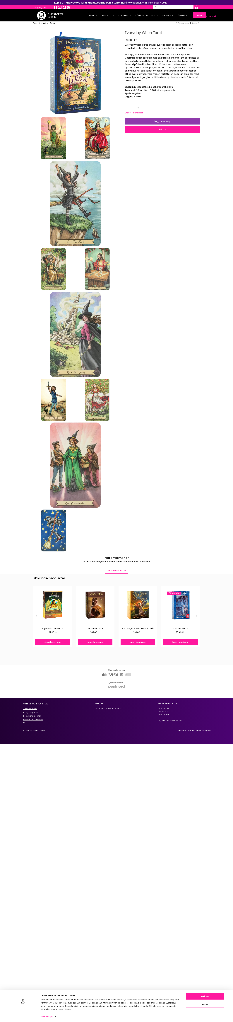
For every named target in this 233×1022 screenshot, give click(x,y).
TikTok (198, 730)
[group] (116, 616)
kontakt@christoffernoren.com (108, 708)
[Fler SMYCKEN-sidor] (172, 15)
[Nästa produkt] (196, 616)
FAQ (25, 722)
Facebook (182, 730)
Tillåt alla (205, 996)
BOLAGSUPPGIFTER (167, 703)
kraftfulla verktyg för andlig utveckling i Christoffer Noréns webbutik (100, 2)
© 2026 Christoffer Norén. (34, 730)
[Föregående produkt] (36, 616)
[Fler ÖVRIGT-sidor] (186, 15)
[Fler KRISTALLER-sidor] (113, 15)
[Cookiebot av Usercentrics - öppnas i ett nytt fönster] (23, 1017)
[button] (196, 7)
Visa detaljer (46, 1017)
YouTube (191, 730)
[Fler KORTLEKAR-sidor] (130, 15)
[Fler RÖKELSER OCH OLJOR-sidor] (157, 15)
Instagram (206, 730)
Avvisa (205, 1004)
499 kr (163, 2)
